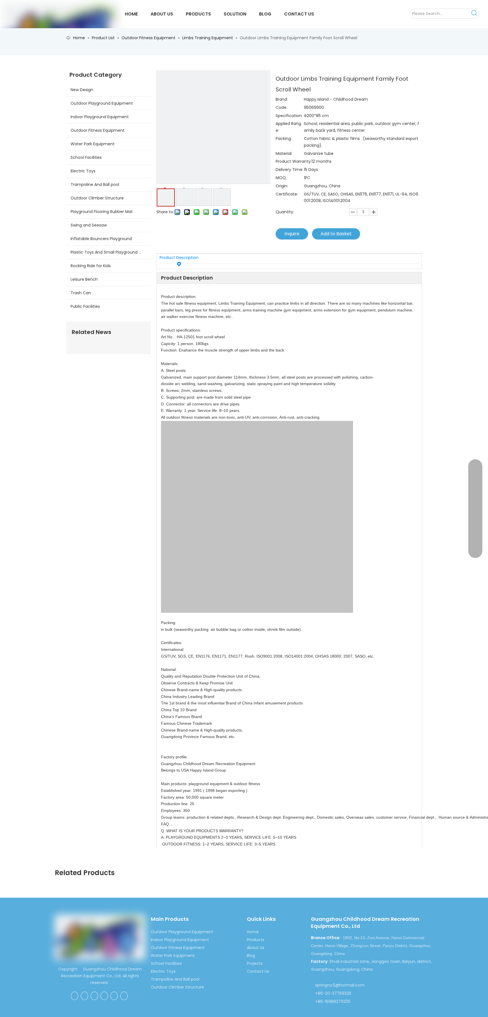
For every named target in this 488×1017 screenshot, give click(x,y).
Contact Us (258, 971)
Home (253, 932)
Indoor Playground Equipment (100, 117)
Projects (255, 963)
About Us (255, 947)
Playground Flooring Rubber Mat (102, 211)
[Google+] (84, 996)
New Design (82, 90)
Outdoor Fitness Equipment (98, 130)
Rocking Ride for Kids (91, 266)
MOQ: (281, 178)
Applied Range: (288, 127)
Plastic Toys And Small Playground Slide (109, 252)
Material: (284, 153)
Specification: (289, 115)
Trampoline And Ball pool (95, 184)
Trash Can (81, 293)
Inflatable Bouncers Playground (101, 238)
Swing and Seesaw (89, 225)
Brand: (282, 99)
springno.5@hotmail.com (340, 985)
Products (255, 940)
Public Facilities (85, 306)
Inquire (291, 233)
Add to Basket (336, 233)
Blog (251, 955)
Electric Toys (83, 171)
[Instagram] (124, 996)
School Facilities (86, 157)
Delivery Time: (289, 169)
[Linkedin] (94, 996)
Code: (281, 107)
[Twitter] (104, 996)
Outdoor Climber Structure (97, 198)
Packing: (284, 138)
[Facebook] (74, 996)
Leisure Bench (84, 279)
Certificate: (287, 194)
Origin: (282, 186)
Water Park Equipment (93, 144)
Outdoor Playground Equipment (102, 103)
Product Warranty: (293, 161)
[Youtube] (114, 996)
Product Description (179, 257)
